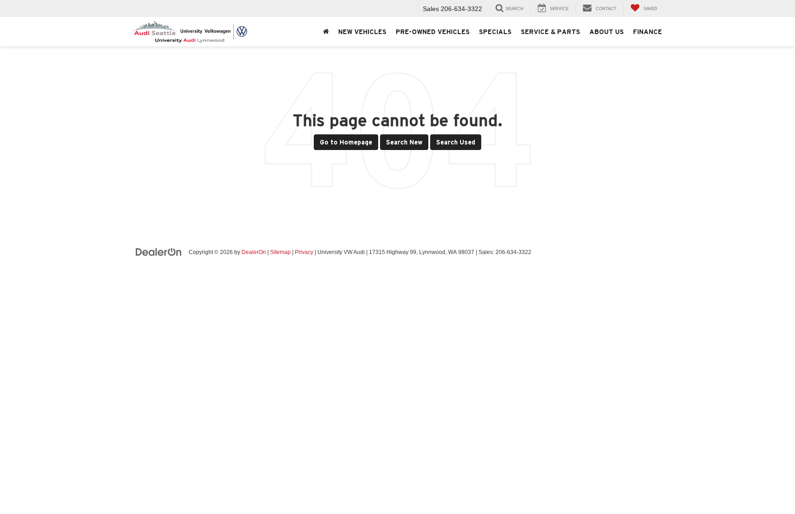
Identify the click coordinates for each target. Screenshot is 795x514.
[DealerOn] (158, 251)
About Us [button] (606, 31)
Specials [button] (495, 31)
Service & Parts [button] (550, 31)
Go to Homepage (346, 142)
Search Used (455, 142)
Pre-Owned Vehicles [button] (433, 31)
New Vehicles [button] (362, 31)
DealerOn (254, 252)
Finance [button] (647, 31)
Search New (404, 142)
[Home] (326, 31)
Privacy (304, 252)
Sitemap (280, 252)
